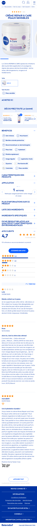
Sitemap (27, 503)
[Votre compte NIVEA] (28, 2)
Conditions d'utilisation (18, 497)
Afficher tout (18, 479)
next (34, 118)
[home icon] (2, 7)
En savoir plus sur (18, 508)
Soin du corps (17, 7)
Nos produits (8, 7)
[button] (21, 115)
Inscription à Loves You (18, 520)
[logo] (4, 3)
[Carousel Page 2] (18, 186)
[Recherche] (23, 2)
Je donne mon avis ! (18, 250)
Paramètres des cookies (15, 503)
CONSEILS (18, 514)
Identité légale (27, 500)
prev (2, 118)
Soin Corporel (26, 7)
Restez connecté (18, 489)
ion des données (13, 500)
